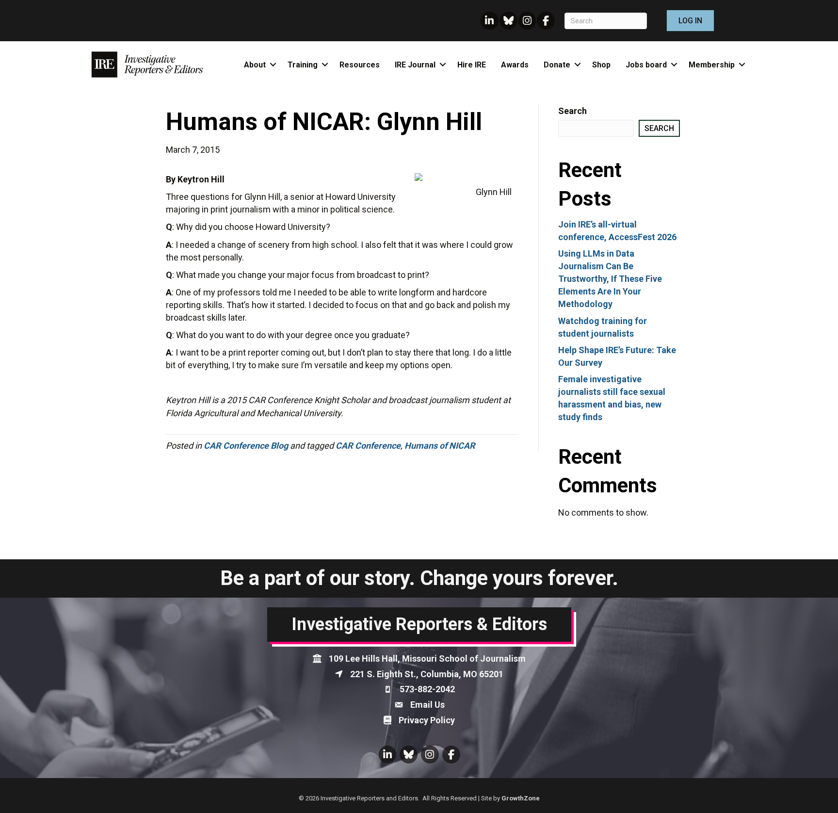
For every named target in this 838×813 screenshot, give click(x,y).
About (255, 64)
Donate (557, 64)
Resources (359, 64)
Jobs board (646, 64)
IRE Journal (415, 64)
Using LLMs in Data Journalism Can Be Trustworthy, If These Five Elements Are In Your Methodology (610, 278)
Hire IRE (471, 64)
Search (572, 111)
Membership (712, 64)
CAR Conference (368, 445)
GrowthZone (520, 798)
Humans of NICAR (439, 445)
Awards (515, 64)
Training (303, 64)
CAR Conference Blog (246, 445)
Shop (601, 64)
